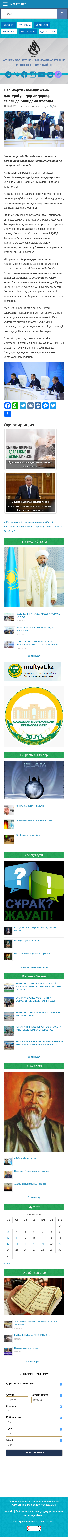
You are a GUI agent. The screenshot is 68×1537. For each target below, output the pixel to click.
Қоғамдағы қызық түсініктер (27, 940)
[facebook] (24, 77)
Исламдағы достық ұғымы (26, 1348)
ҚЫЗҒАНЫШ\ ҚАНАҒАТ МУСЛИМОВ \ (32, 1335)
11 (16, 1237)
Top (65, 1534)
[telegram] (8, 77)
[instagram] (32, 77)
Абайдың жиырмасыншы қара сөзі (30, 1184)
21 (43, 1243)
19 (25, 1243)
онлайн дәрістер (34, 1361)
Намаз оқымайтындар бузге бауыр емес (33, 953)
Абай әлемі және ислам (25, 1158)
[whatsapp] (16, 77)
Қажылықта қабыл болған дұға (30, 806)
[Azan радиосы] (58, 77)
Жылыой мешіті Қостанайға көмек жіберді (29, 522)
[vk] (50, 77)
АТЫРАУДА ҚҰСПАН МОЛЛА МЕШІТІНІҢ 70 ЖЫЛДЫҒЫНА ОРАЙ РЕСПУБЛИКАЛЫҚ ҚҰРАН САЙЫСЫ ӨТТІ (38, 986)
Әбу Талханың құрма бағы (28, 835)
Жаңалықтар (42, 106)
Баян (26, 106)
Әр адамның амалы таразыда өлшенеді (35, 820)
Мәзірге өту (18, 4)
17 (8, 1243)
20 (34, 1243)
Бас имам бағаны (34, 976)
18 (17, 1243)
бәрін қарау (34, 655)
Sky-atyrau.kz (48, 1521)
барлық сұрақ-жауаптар (34, 967)
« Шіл (7, 1263)
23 (60, 1243)
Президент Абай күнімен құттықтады (31, 1171)
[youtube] (42, 77)
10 (8, 1237)
